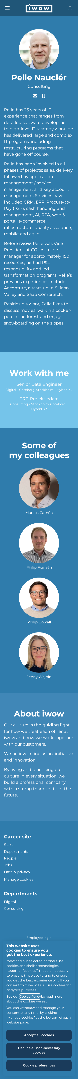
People (10, 858)
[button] (70, 8)
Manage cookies (18, 879)
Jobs (8, 865)
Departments (16, 851)
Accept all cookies (39, 1035)
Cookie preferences (39, 1065)
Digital (10, 902)
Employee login (39, 938)
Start (8, 845)
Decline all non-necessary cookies (39, 1050)
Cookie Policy (30, 996)
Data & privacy (17, 872)
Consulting (39, 86)
